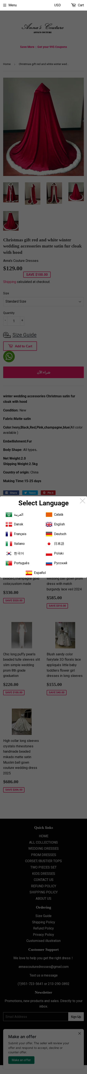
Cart (80, 5)
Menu (12, 5)
